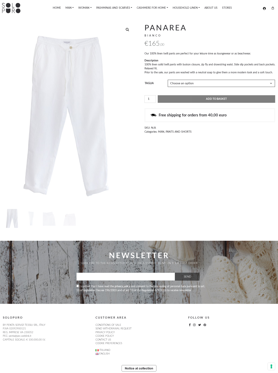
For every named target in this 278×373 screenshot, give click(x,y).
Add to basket (216, 99)
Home (57, 8)
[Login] (264, 8)
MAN (68, 8)
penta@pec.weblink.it (20, 336)
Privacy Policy (105, 332)
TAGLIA (149, 83)
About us (210, 8)
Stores (227, 8)
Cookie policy (105, 336)
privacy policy (122, 286)
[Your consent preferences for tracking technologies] (271, 366)
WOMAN (83, 8)
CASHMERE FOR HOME (151, 8)
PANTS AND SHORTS (179, 132)
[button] (127, 29)
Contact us (103, 340)
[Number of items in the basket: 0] (272, 8)
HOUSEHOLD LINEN (185, 8)
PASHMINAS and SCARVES (113, 8)
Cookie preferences (109, 343)
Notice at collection (139, 368)
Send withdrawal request (114, 328)
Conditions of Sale (108, 325)
